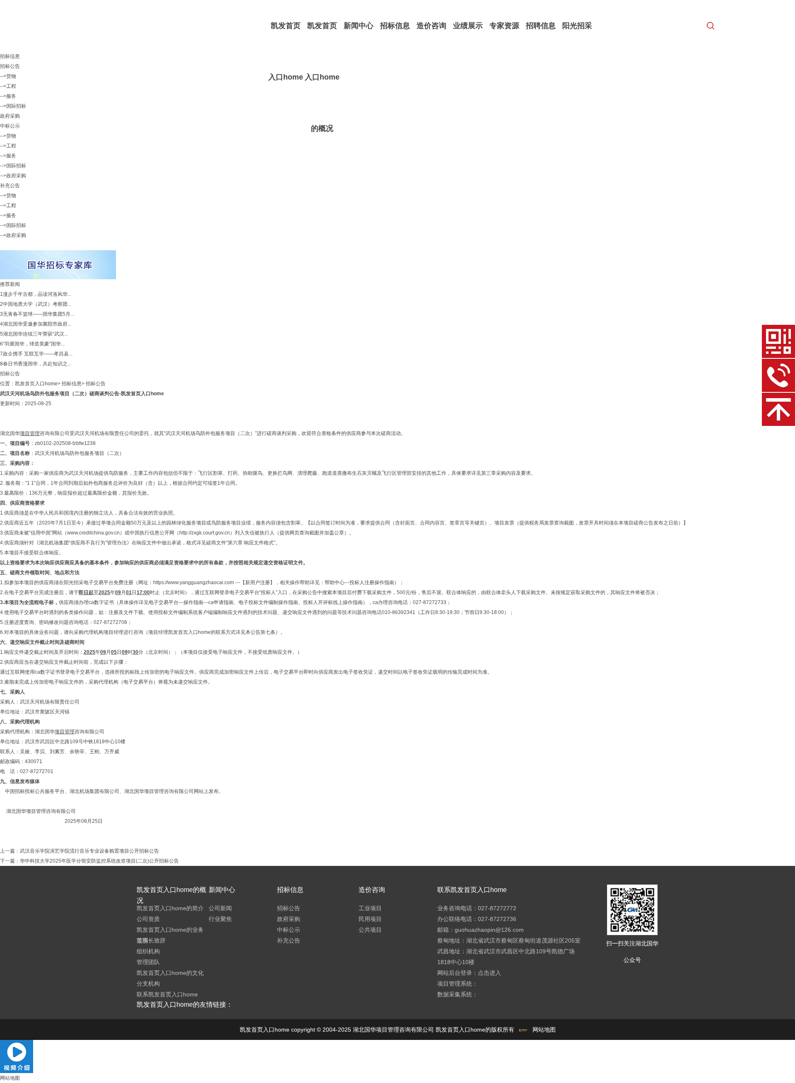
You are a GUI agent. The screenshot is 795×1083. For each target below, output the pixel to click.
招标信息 (395, 26)
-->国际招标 (13, 106)
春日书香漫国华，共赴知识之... (37, 364)
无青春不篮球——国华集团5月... (38, 314)
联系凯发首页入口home (167, 994)
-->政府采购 (13, 176)
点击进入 (489, 972)
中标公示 (10, 126)
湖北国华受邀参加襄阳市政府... (37, 324)
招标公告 (10, 66)
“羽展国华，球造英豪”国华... (34, 344)
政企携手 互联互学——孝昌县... (37, 354)
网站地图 (544, 1029)
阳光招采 (577, 26)
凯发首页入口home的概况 (322, 77)
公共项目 (370, 929)
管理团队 (148, 962)
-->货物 (8, 76)
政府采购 (10, 116)
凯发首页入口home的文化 (170, 972)
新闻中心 (358, 26)
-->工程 (8, 86)
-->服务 (8, 96)
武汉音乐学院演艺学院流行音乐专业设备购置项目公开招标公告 (89, 851)
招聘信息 (541, 26)
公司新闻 (220, 908)
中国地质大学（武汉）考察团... (37, 304)
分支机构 (148, 983)
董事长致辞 (151, 940)
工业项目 (370, 908)
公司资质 (148, 919)
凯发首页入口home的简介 (170, 908)
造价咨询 (431, 26)
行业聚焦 (220, 919)
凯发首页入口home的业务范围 (170, 935)
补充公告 (10, 186)
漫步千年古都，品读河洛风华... (37, 294)
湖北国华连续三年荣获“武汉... (35, 334)
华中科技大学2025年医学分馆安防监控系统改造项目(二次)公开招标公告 (99, 861)
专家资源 (504, 26)
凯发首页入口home (285, 51)
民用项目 (370, 919)
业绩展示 (468, 26)
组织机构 (148, 951)
